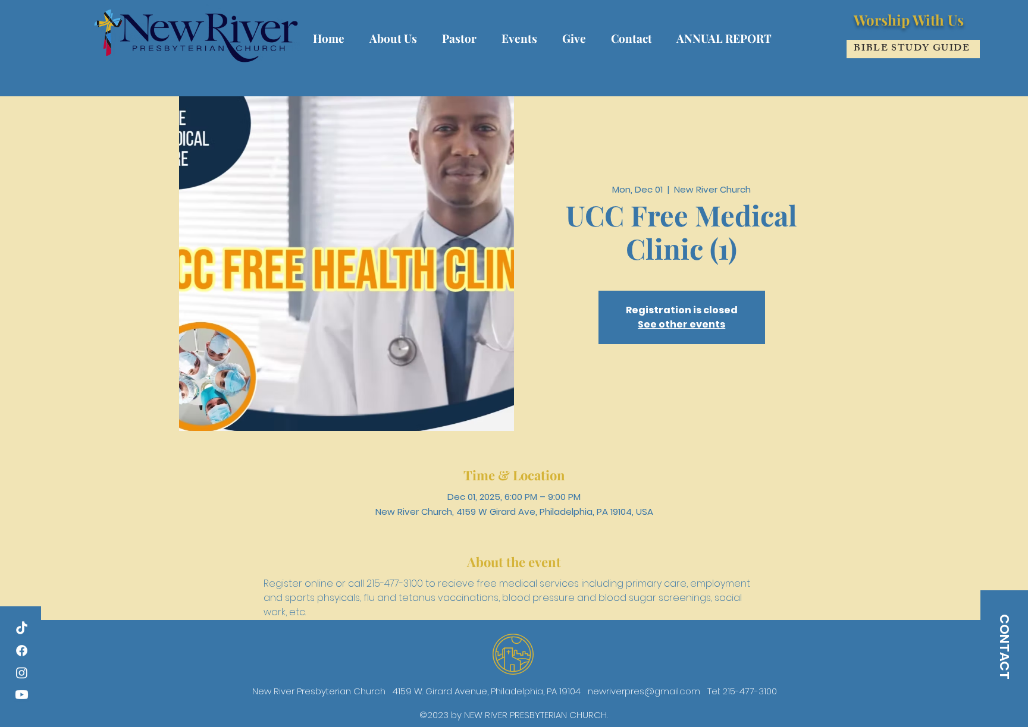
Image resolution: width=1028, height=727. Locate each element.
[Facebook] (21, 650)
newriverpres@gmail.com (644, 691)
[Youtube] (21, 694)
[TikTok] (21, 628)
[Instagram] (21, 672)
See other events (681, 324)
